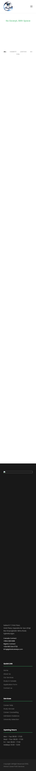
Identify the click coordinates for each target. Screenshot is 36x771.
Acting (14, 262)
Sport (18, 218)
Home (6, 670)
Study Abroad (9, 709)
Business (18, 397)
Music (22, 307)
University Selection (11, 719)
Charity (13, 52)
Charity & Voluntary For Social (18, 82)
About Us (7, 674)
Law (21, 174)
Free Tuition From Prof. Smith (18, 348)
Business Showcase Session (18, 392)
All (5, 52)
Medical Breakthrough (18, 126)
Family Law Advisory (18, 170)
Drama (21, 262)
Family (15, 174)
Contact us (8, 688)
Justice (23, 52)
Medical (18, 129)
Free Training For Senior (18, 214)
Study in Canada (10, 681)
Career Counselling (11, 712)
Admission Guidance (11, 716)
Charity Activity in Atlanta (18, 436)
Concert (15, 307)
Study (15, 353)
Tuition (21, 353)
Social (22, 86)
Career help (8, 705)
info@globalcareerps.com (13, 649)
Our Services (8, 677)
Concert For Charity (18, 303)
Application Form (10, 684)
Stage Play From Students (18, 259)
